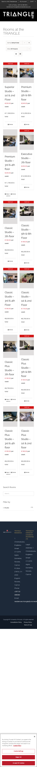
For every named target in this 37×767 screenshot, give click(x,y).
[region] (18, 750)
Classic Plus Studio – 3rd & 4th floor (10, 439)
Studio (6, 508)
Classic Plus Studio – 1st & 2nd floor (26, 439)
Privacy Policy (28, 622)
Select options (8, 195)
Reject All (18, 757)
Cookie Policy (17, 745)
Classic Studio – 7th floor (9, 232)
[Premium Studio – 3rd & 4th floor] (10, 141)
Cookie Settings (18, 751)
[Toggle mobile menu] (33, 17)
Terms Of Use (28, 625)
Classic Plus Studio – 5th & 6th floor (26, 367)
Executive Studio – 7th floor (26, 158)
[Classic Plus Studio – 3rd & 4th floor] (10, 416)
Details (11, 124)
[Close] (34, 736)
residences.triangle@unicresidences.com (18, 7)
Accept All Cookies (18, 763)
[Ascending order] (29, 43)
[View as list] (20, 54)
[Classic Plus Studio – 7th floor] (10, 346)
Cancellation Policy (16, 622)
